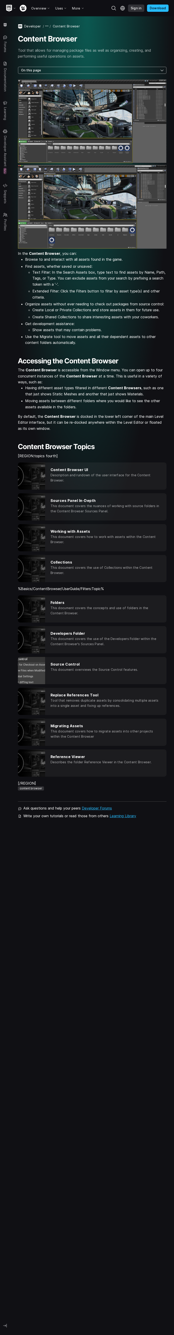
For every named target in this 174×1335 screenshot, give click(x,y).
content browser (31, 788)
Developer (32, 26)
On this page (31, 70)
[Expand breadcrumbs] (47, 26)
